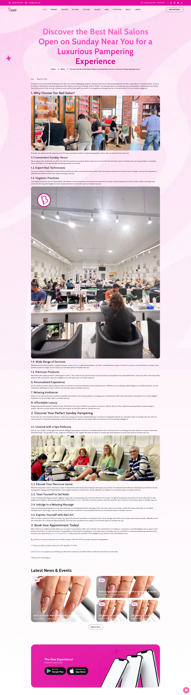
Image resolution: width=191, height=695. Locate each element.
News (107, 9)
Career (138, 9)
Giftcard (86, 9)
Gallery (97, 9)
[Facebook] (171, 3)
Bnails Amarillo (39, 552)
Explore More (95, 627)
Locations (117, 9)
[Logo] (12, 9)
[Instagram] (174, 3)
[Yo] (178, 3)
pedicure (75, 365)
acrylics (79, 500)
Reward (54, 9)
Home (44, 9)
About (128, 9)
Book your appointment (60, 533)
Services (64, 9)
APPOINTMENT (174, 9)
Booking (75, 9)
